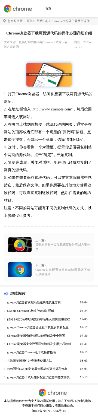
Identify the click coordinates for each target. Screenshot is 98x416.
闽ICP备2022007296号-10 (49, 410)
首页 (48, 8)
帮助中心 (42, 21)
